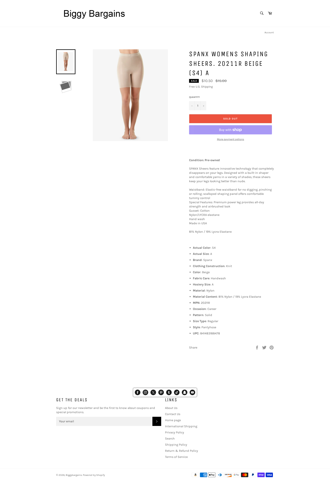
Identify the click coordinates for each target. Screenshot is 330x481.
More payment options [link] (230, 139)
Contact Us (172, 414)
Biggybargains (74, 475)
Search (170, 438)
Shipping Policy (176, 444)
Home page (173, 420)
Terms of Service (176, 457)
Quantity (194, 97)
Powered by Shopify (94, 475)
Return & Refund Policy (181, 451)
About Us (171, 408)
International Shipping (181, 426)
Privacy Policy (174, 432)
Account (269, 32)
